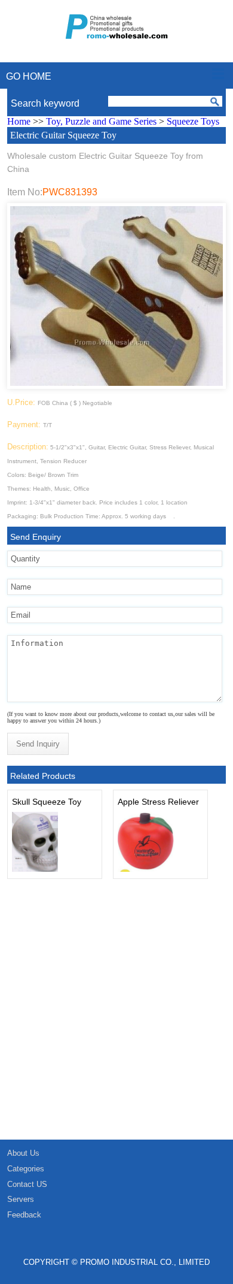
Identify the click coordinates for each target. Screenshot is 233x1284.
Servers (20, 1199)
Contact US (27, 1184)
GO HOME (28, 76)
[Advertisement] (116, 1017)
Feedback (24, 1214)
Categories (25, 1168)
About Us (23, 1153)
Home (18, 121)
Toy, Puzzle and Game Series (101, 121)
